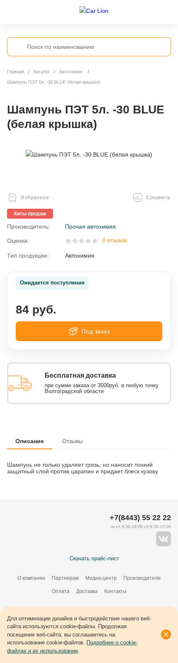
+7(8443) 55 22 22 (140, 518)
